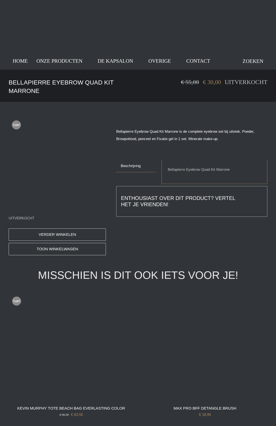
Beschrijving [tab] (131, 166)
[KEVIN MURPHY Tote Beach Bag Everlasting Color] (63, 297)
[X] (258, 196)
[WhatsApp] (258, 206)
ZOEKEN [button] (253, 61)
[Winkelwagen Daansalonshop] (221, 61)
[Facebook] (248, 196)
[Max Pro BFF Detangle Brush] (196, 297)
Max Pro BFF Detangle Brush (205, 408)
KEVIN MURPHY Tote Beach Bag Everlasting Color (71, 408)
